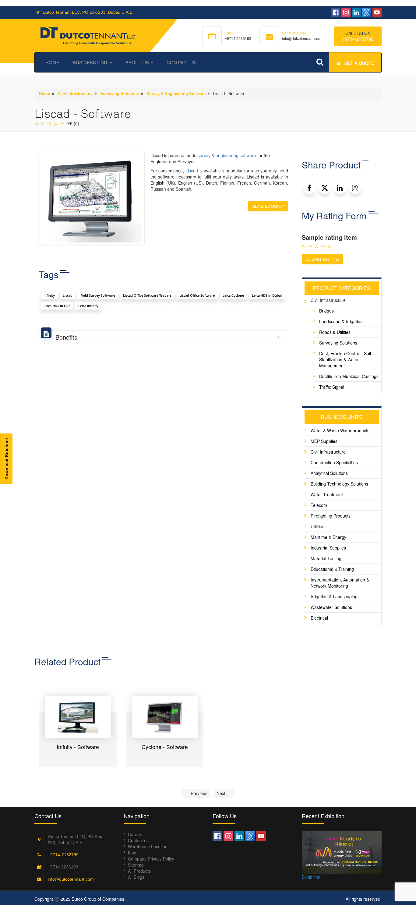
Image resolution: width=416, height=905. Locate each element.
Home (52, 62)
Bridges (326, 311)
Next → (224, 793)
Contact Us (181, 62)
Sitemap (136, 865)
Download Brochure (6, 458)
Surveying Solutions (119, 93)
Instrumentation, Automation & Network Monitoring (340, 583)
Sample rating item (329, 237)
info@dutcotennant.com (71, 879)
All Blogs (136, 877)
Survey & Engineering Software (176, 93)
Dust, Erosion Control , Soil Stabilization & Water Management (345, 359)
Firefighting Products (331, 516)
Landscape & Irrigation (341, 321)
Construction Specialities (334, 462)
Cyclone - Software (165, 747)
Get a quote (358, 63)
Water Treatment (327, 494)
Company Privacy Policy (151, 859)
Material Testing (326, 558)
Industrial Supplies (328, 548)
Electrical (319, 618)
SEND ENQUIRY (268, 206)
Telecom (319, 505)
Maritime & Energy (328, 537)
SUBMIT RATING (322, 259)
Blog (132, 853)
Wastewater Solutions (331, 607)
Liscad (191, 171)
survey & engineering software (227, 155)
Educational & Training (332, 569)
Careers (135, 834)
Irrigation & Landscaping (334, 596)
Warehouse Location (147, 846)
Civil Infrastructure (75, 93)
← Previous (196, 793)
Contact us (138, 840)
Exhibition (311, 877)
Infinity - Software (78, 747)
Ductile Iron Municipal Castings (349, 376)
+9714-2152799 (357, 39)
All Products (139, 871)
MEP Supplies (324, 441)
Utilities (317, 526)
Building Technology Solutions (339, 484)
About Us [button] (137, 62)
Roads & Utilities (335, 332)
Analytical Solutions (329, 473)
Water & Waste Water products (340, 430)
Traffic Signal (331, 387)
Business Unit (91, 62)
